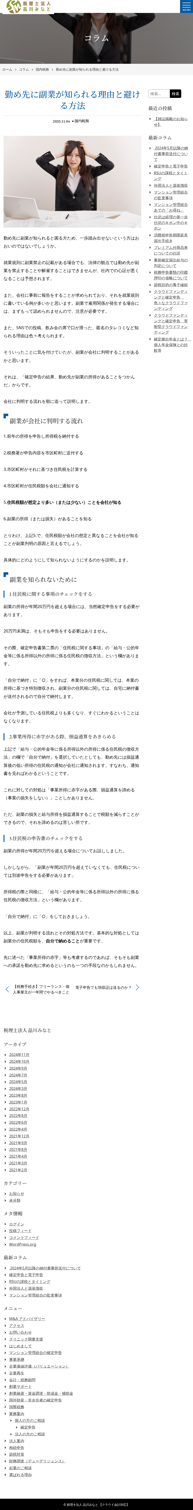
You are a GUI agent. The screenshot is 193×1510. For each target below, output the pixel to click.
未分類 (14, 1200)
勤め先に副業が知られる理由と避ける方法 (87, 70)
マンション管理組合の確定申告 (35, 1352)
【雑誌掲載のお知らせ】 (171, 121)
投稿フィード (20, 1230)
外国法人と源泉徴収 (171, 185)
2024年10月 (19, 1061)
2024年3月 (18, 1088)
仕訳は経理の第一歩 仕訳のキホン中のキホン (171, 222)
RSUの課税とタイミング (29, 1281)
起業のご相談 (20, 1467)
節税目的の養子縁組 (171, 284)
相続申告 (16, 1447)
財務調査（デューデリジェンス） (37, 1461)
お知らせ (16, 1193)
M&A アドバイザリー (27, 1318)
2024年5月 (18, 1081)
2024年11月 (19, 1054)
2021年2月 (18, 1170)
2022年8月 (18, 1115)
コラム (24, 70)
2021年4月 (18, 1156)
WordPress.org (22, 1244)
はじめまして (20, 1346)
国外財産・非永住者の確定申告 (35, 1400)
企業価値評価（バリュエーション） (39, 1366)
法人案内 (16, 1440)
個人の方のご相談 (30, 1420)
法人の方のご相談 (30, 1434)
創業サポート (20, 1386)
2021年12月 (19, 1136)
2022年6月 (18, 1122)
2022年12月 (19, 1109)
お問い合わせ (20, 1332)
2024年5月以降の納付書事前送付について (171, 153)
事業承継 (16, 1359)
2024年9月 (18, 1068)
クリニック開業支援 (26, 1339)
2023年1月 (18, 1102)
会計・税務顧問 (22, 1379)
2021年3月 (18, 1163)
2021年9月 (18, 1143)
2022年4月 (18, 1129)
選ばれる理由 (20, 1474)
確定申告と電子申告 (171, 166)
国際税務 (16, 1407)
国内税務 (42, 70)
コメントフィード (24, 1237)
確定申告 (28, 1427)
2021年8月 (18, 1149)
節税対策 (16, 1454)
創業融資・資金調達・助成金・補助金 (41, 1393)
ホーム (7, 70)
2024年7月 (18, 1075)
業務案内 (16, 1413)
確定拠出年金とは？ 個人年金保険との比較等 (173, 344)
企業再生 (16, 1373)
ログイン (16, 1224)
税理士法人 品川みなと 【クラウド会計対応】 (98, 1504)
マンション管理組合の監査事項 (35, 1295)
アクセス (16, 1325)
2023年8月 (18, 1095)
